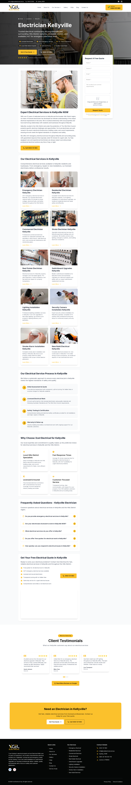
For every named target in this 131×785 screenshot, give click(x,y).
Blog (77, 7)
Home (39, 7)
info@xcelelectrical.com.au (107, 751)
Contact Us (85, 7)
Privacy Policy (91, 115)
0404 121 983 (103, 748)
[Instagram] (14, 769)
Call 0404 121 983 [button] (31, 148)
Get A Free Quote (26, 52)
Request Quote (98, 110)
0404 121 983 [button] (47, 52)
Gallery (66, 7)
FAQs (72, 7)
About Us (46, 7)
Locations (29, 18)
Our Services (55, 7)
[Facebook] (10, 769)
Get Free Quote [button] (54, 722)
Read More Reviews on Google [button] (66, 683)
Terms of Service (100, 115)
